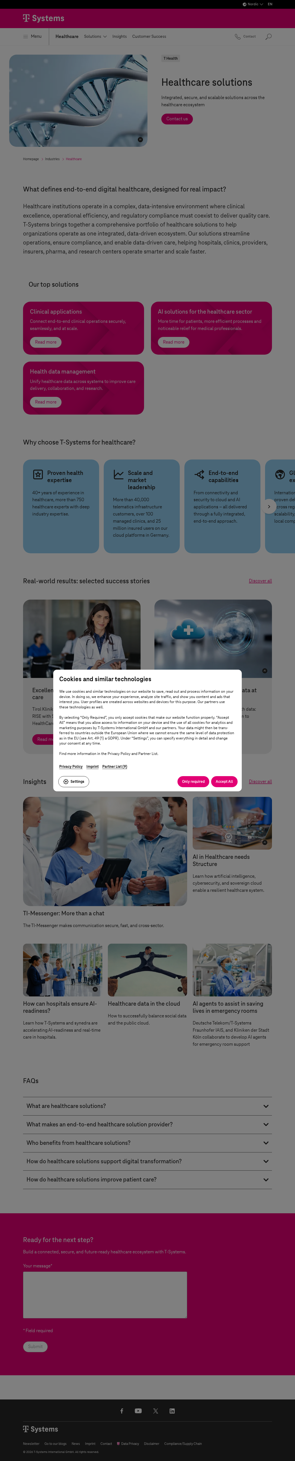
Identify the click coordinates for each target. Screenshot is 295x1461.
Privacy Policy (71, 766)
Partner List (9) (114, 766)
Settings (77, 781)
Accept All (224, 781)
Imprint (92, 766)
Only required (193, 781)
